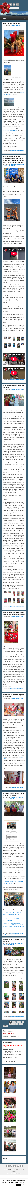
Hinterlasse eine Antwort (8, 26)
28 (16, 1023)
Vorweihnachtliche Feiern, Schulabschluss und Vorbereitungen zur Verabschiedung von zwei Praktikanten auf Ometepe (13, 159)
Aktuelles (12, 150)
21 (13, 1023)
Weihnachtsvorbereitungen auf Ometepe (13, 386)
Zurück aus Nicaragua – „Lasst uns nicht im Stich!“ (13, 794)
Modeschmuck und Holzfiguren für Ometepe (13, 696)
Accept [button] (18, 1184)
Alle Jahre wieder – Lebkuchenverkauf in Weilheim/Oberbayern (14, 614)
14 (10, 1023)
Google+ (14, 1166)
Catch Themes (18, 1173)
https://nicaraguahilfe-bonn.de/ (11, 130)
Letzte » (5, 1025)
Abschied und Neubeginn (11, 23)
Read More (24, 1184)
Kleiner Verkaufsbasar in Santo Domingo (13, 940)
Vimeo (14, 4)
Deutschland (17, 150)
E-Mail (17, 4)
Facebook (7, 1166)
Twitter (10, 1166)
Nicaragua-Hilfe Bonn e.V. (11, 1036)
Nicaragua (16, 379)
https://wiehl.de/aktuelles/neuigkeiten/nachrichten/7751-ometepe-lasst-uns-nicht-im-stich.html (14, 914)
